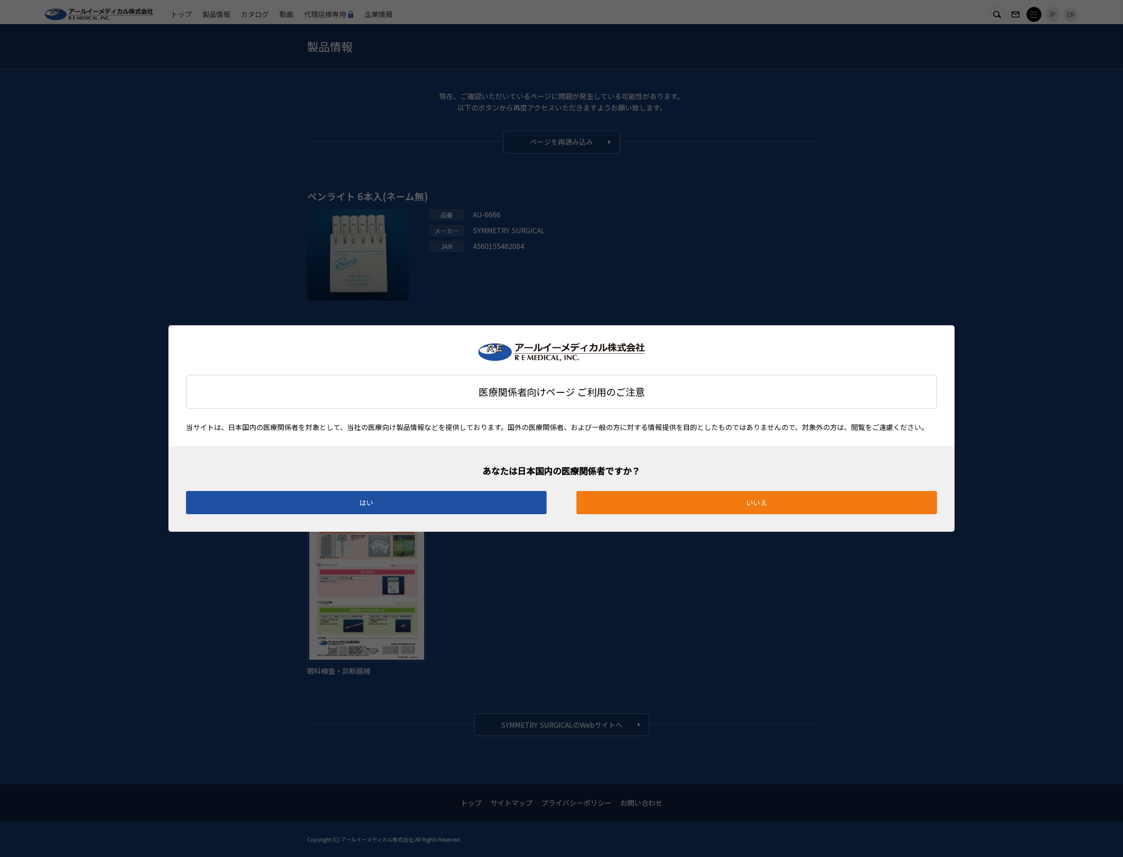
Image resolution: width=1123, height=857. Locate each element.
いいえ (756, 502)
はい (366, 502)
